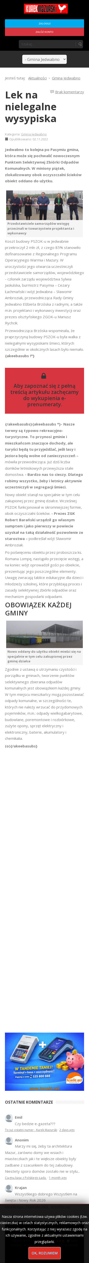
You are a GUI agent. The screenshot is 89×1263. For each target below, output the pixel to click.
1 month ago (58, 1178)
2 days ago (67, 1130)
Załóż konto (44, 32)
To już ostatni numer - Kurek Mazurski (31, 1130)
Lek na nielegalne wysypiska (31, 106)
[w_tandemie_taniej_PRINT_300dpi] (44, 1061)
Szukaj (80, 44)
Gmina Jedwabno (34, 134)
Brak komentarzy (69, 91)
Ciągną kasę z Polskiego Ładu (26, 1178)
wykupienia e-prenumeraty (46, 401)
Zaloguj (44, 23)
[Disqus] (44, 818)
